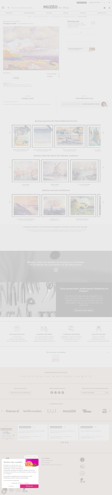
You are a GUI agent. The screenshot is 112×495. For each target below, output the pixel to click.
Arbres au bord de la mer (70, 150)
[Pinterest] (59, 393)
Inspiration (102, 13)
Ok (107, 393)
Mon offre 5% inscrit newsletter (52, 465)
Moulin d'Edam (55, 185)
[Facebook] (52, 393)
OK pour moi (29, 486)
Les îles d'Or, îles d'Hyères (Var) (42, 150)
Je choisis (11, 486)
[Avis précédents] (16, 432)
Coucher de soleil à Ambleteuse (26, 220)
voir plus (32, 432)
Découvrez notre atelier (84, 310)
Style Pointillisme (55, 16)
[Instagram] (56, 393)
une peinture (16, 104)
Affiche (49, 13)
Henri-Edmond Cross (69, 16)
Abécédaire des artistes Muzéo (56, 372)
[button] (3, 491)
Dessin (65, 13)
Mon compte (46, 462)
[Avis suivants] (110, 432)
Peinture (9, 13)
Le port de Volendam (84, 185)
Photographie (29, 13)
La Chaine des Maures (82, 220)
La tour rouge (26, 185)
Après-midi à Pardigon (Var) (21, 150)
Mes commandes (47, 460)
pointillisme (47, 104)
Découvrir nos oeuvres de (81, 104)
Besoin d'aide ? (95, 2)
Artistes (83, 13)
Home (29, 16)
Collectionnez (51, 74)
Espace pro (81, 2)
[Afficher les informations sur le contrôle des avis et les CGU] (13, 435)
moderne (30, 104)
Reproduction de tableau (40, 16)
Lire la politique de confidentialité (11, 480)
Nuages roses (54, 220)
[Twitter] (63, 393)
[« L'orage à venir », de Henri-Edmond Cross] (55, 358)
